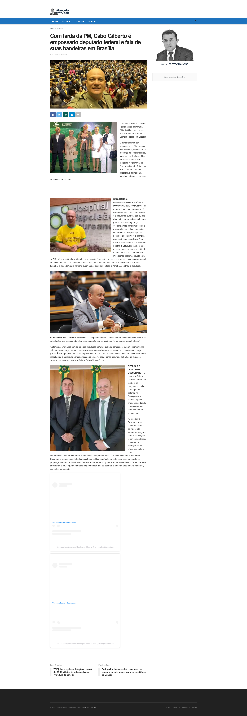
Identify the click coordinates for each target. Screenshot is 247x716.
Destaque (59, 28)
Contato (93, 21)
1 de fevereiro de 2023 (58, 54)
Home (52, 28)
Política (66, 21)
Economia (79, 21)
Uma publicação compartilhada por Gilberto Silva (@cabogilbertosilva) (85, 547)
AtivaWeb (93, 708)
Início (55, 21)
